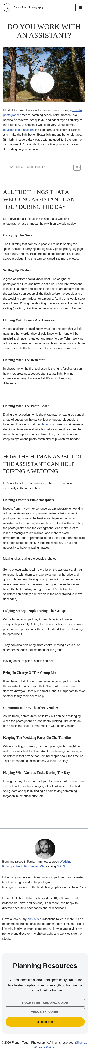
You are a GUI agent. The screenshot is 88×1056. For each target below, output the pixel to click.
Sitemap (81, 1042)
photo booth (48, 424)
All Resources (45, 1021)
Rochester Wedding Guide (45, 1002)
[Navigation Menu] (80, 7)
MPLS (61, 866)
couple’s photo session (18, 129)
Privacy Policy (44, 1047)
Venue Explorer (45, 1011)
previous (33, 919)
